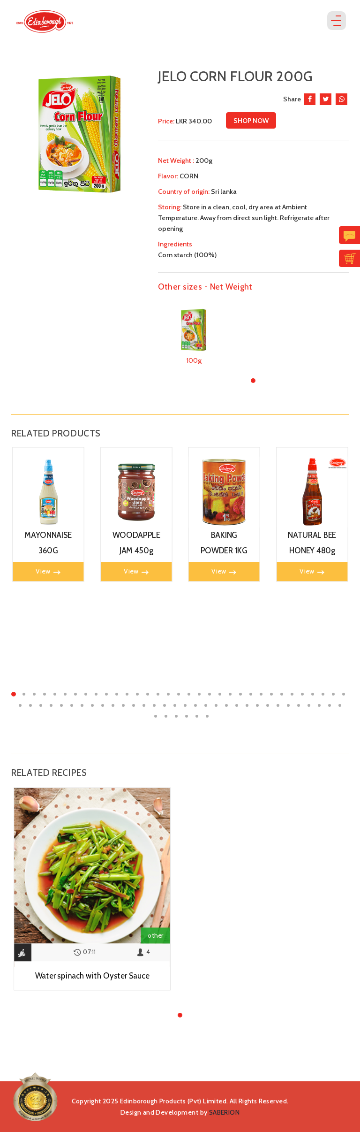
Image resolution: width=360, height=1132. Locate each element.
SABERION (224, 1112)
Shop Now (251, 120)
